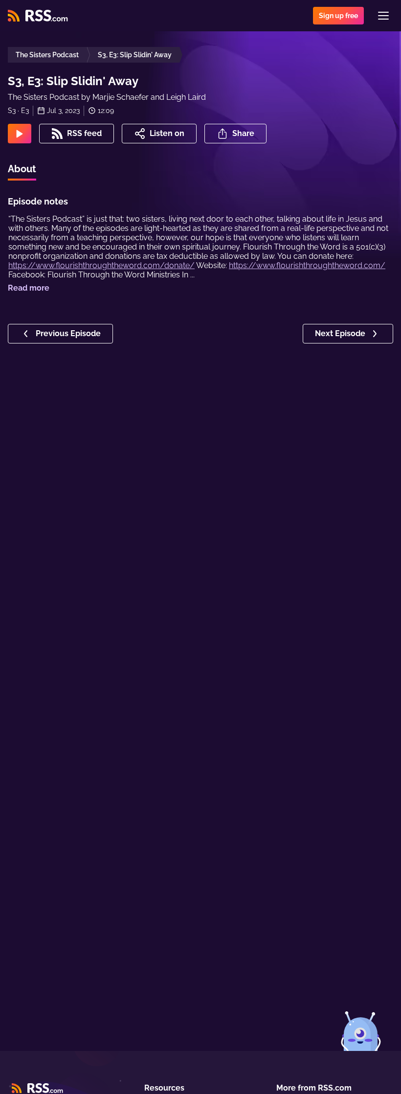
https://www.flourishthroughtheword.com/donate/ (101, 265)
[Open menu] (383, 15)
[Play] (19, 133)
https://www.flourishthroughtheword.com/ (307, 265)
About (22, 169)
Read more (28, 288)
